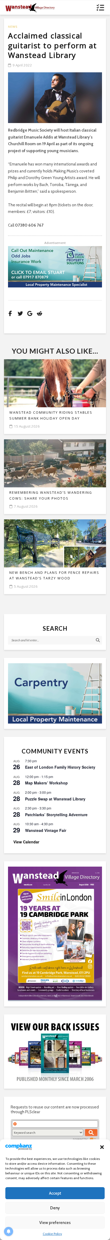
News (12, 26)
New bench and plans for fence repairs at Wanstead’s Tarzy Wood (54, 575)
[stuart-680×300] (55, 266)
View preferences (55, 1222)
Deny (55, 1208)
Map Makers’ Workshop (46, 782)
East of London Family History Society (60, 767)
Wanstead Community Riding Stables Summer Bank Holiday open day (50, 415)
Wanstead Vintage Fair (45, 830)
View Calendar (26, 841)
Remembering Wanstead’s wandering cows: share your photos (50, 495)
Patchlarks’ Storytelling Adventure (56, 814)
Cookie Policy (52, 1234)
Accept (55, 1193)
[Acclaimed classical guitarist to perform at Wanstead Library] (55, 97)
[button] (102, 1147)
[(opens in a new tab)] (55, 933)
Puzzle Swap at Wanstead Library (55, 798)
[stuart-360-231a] (55, 693)
